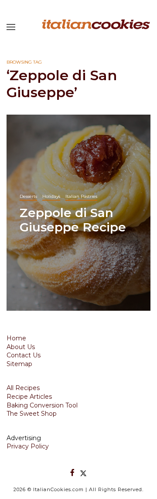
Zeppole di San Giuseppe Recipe (73, 219)
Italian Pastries (81, 196)
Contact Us (24, 355)
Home (16, 338)
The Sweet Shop (32, 414)
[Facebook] (72, 472)
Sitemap (19, 364)
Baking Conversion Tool (42, 405)
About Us (21, 347)
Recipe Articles (29, 397)
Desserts (28, 196)
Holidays (51, 196)
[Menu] (11, 27)
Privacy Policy (28, 446)
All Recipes (23, 388)
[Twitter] (83, 472)
